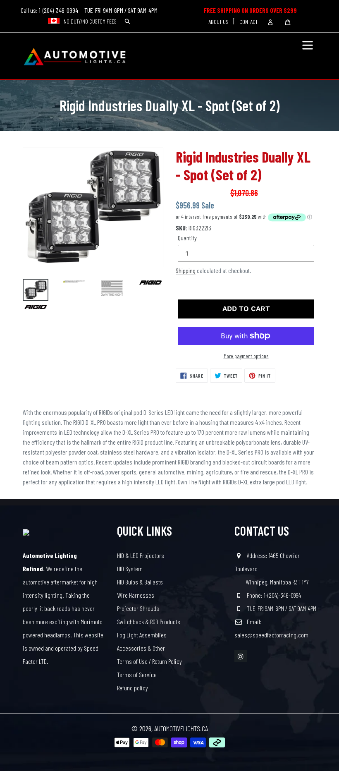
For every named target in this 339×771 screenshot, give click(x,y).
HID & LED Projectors (140, 555)
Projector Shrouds (138, 608)
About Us (218, 21)
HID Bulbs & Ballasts (140, 582)
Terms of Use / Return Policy (149, 661)
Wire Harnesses (135, 595)
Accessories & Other (141, 648)
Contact (248, 21)
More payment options (246, 355)
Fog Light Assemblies (142, 635)
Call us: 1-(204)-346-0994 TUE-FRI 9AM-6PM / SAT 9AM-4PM (89, 10)
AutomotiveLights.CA (181, 728)
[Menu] (307, 39)
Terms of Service (137, 674)
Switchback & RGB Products (148, 621)
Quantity (187, 238)
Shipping (186, 270)
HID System (130, 568)
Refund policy (132, 688)
